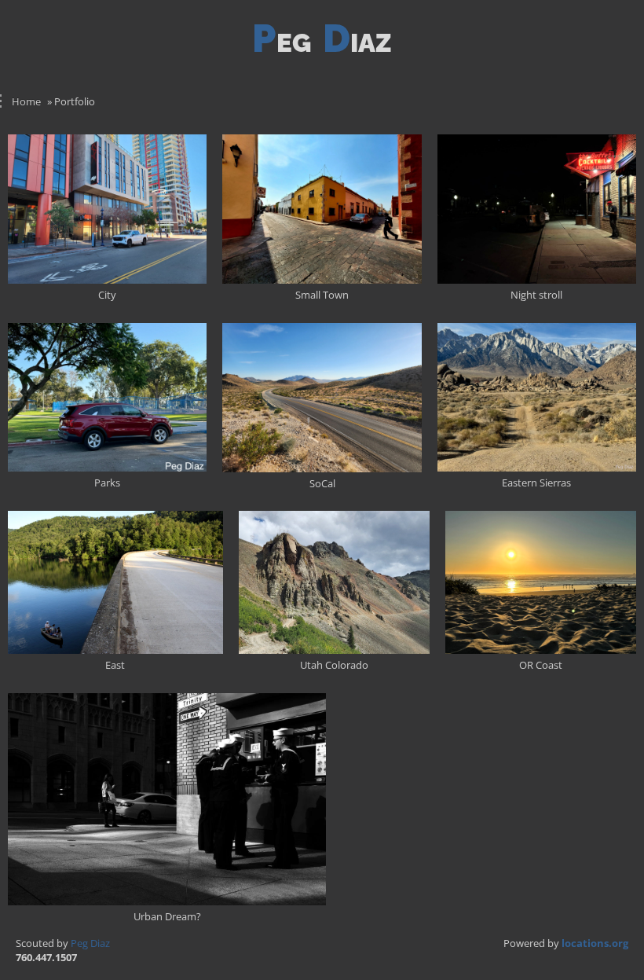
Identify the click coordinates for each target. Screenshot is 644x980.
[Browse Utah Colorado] (334, 582)
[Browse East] (115, 582)
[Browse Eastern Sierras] (536, 397)
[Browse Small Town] (321, 209)
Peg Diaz (90, 943)
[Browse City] (107, 209)
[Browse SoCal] (321, 397)
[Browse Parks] (107, 397)
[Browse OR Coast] (540, 582)
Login (624, 52)
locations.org (595, 943)
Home (26, 101)
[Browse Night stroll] (536, 209)
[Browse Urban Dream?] (167, 799)
